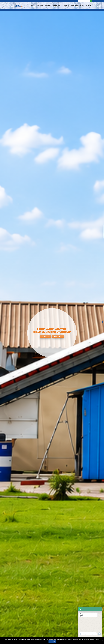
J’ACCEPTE (52, 641)
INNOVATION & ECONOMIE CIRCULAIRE (72, 6)
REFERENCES (56, 6)
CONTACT (88, 6)
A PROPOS (40, 6)
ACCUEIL (32, 6)
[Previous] (4, 332)
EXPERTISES (48, 6)
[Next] (100, 332)
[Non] (102, 641)
